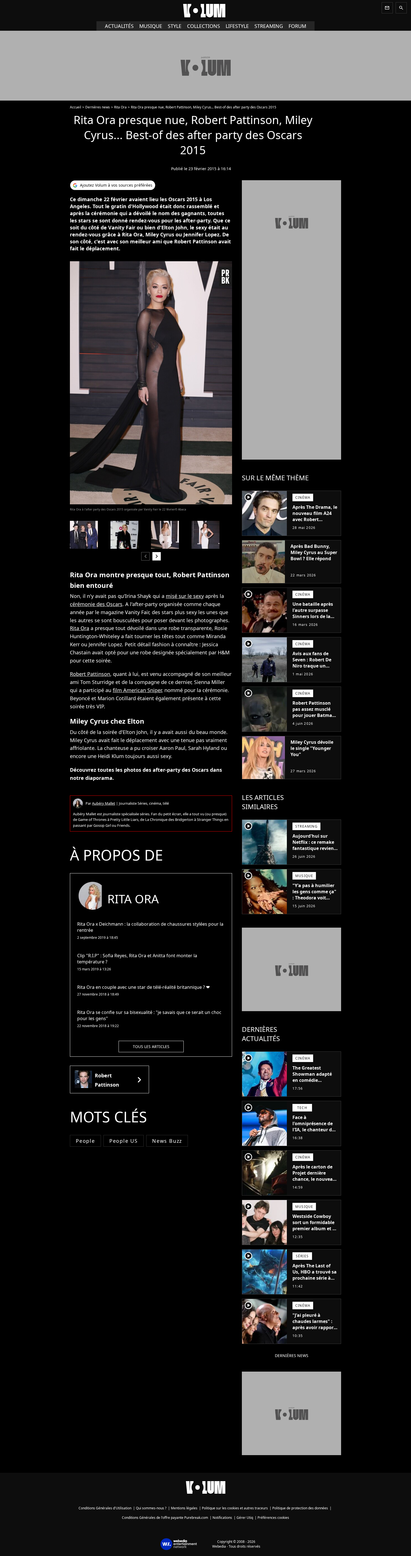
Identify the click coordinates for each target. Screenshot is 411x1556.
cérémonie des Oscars (96, 604)
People (85, 1140)
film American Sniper (137, 690)
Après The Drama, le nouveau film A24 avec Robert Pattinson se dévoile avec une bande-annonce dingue (314, 522)
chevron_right (156, 556)
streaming (268, 26)
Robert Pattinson (90, 674)
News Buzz (167, 1140)
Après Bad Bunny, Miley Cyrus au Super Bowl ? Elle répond (313, 552)
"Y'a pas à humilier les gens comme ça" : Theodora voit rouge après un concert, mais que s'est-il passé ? (314, 900)
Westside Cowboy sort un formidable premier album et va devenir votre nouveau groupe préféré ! (315, 1231)
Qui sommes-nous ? (151, 1508)
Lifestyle (237, 26)
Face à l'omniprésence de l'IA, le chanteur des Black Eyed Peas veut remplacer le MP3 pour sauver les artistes (314, 1135)
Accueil (75, 107)
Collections (203, 26)
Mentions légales (184, 1508)
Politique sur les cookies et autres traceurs (235, 1508)
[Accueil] (205, 10)
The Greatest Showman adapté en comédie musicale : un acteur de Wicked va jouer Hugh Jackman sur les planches (315, 1086)
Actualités (119, 26)
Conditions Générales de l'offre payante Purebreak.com (165, 1517)
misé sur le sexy (185, 596)
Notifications (222, 1517)
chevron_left (145, 556)
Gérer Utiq (245, 1517)
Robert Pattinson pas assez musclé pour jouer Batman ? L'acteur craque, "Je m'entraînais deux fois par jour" (313, 718)
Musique (150, 26)
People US (123, 1140)
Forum (297, 26)
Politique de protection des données (300, 1508)
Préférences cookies (273, 1517)
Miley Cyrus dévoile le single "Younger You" (311, 748)
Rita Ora (120, 107)
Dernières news (97, 107)
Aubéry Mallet (103, 803)
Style (174, 26)
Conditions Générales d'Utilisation (105, 1508)
